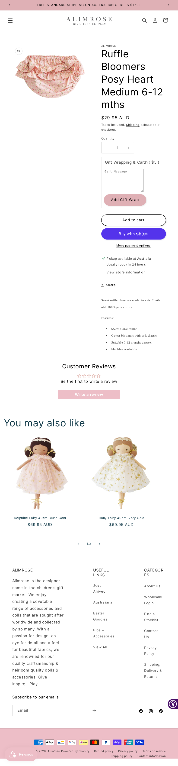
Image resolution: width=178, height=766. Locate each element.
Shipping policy (122, 756)
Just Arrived (99, 588)
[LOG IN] (155, 20)
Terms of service (154, 751)
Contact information (151, 756)
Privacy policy (128, 751)
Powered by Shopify (75, 751)
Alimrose (54, 751)
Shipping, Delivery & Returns (153, 670)
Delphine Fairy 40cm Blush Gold (40, 517)
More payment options (133, 245)
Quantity (108, 138)
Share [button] (111, 285)
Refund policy (104, 751)
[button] (10, 20)
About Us (152, 586)
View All (100, 647)
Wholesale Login (153, 600)
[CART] (165, 20)
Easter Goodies (100, 616)
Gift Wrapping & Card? (132, 162)
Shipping (133, 125)
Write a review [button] (89, 394)
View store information (126, 272)
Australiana (102, 602)
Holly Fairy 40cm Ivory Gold (121, 517)
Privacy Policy (150, 651)
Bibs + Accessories (103, 633)
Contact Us (151, 634)
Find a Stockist (151, 617)
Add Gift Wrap (125, 200)
